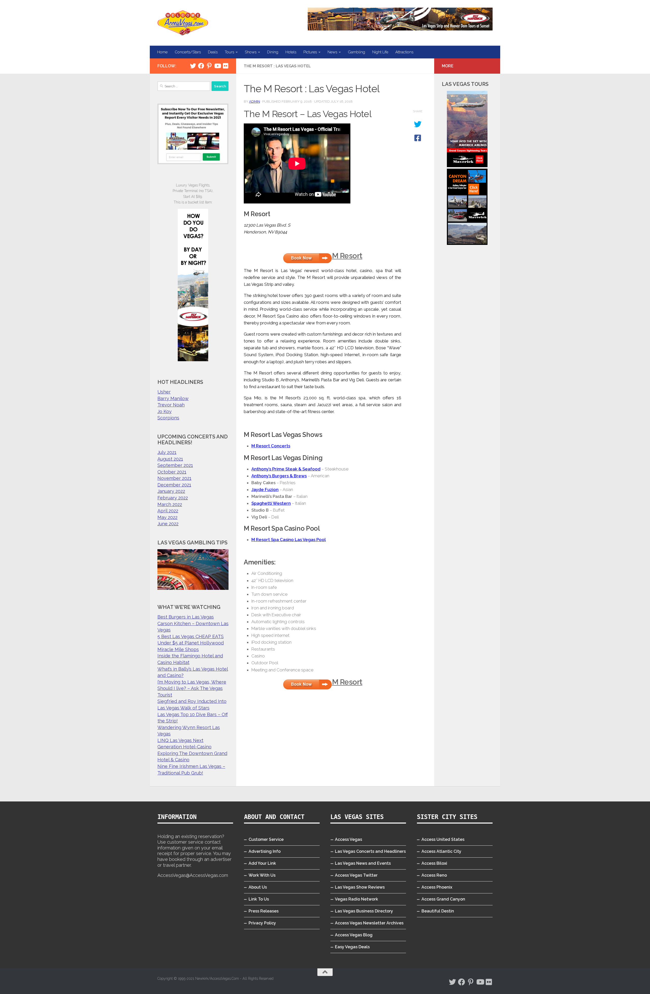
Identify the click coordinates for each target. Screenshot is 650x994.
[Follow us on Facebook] (201, 66)
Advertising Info (265, 851)
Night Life (380, 52)
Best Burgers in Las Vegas (185, 617)
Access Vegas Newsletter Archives (369, 923)
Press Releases (264, 911)
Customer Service (266, 839)
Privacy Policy (262, 923)
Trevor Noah (171, 404)
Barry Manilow (173, 398)
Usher (164, 392)
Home (162, 52)
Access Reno (434, 875)
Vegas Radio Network (356, 899)
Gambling (356, 52)
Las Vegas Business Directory (364, 911)
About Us (258, 887)
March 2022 (169, 504)
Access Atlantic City (441, 851)
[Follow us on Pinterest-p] (209, 66)
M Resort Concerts (270, 445)
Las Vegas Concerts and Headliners (370, 851)
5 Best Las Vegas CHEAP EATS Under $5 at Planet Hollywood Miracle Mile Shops (190, 643)
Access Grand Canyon (443, 899)
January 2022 (171, 491)
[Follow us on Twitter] (193, 66)
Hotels (290, 52)
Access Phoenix (436, 887)
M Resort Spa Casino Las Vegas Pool (288, 539)
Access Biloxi (434, 863)
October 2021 (171, 472)
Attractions (404, 52)
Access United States (442, 839)
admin (254, 101)
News (332, 52)
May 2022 (167, 517)
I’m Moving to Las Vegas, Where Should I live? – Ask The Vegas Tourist (191, 688)
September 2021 (175, 465)
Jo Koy (164, 411)
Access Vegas (348, 839)
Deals (213, 52)
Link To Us (259, 899)
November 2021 (174, 478)
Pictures (310, 52)
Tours (229, 52)
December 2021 (174, 484)
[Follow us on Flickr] (225, 66)
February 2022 (172, 497)
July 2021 (166, 452)
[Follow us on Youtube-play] (217, 66)
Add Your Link (262, 863)
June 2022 (167, 523)
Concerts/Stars (188, 52)
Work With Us (262, 875)
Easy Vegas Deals (352, 946)
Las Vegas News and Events (363, 863)
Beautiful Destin (437, 911)
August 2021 (170, 459)
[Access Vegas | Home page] (182, 23)
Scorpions (168, 417)
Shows (250, 52)
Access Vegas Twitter (356, 875)
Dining (272, 52)
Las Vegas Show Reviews (360, 887)
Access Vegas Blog (353, 935)
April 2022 (167, 510)
